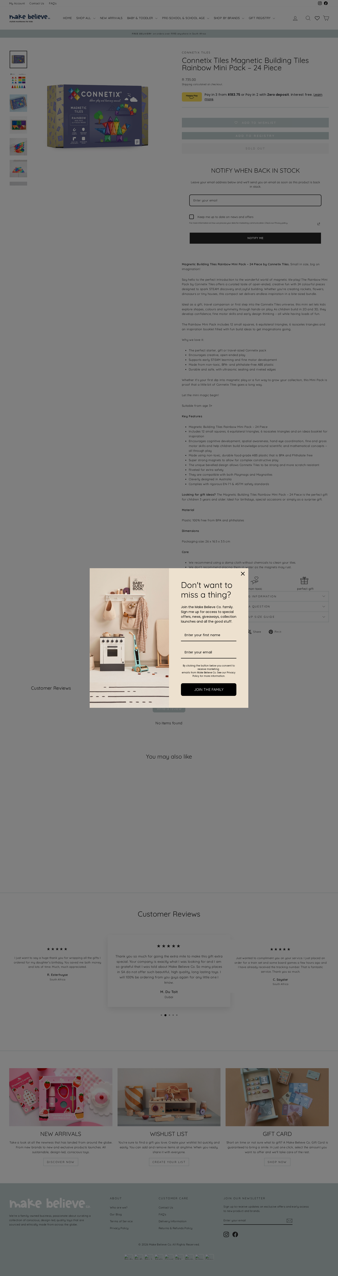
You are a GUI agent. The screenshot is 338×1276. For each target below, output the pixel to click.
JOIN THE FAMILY (208, 689)
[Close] (242, 573)
